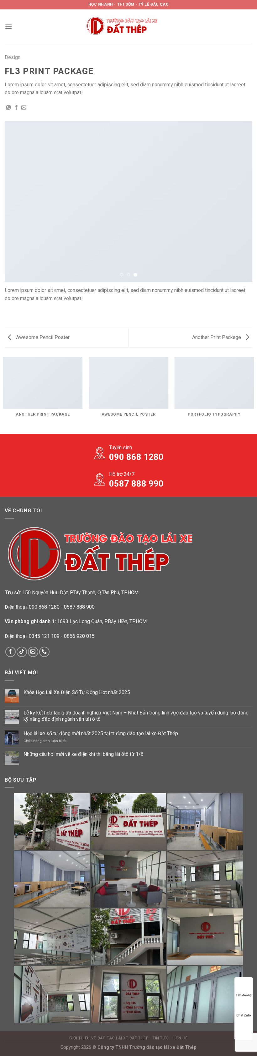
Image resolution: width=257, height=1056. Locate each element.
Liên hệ (180, 1038)
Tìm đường (244, 995)
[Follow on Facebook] (10, 652)
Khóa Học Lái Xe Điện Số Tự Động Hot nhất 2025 (77, 692)
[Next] (239, 202)
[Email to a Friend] (23, 107)
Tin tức (160, 1038)
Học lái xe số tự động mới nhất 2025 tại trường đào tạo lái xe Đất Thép (101, 733)
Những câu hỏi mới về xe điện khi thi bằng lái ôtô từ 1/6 (84, 754)
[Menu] (8, 26)
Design (12, 57)
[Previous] (17, 202)
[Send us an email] (33, 652)
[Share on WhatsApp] (8, 107)
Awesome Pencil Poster (42, 337)
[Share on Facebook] (16, 107)
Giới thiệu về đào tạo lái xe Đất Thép (109, 1038)
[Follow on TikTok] (22, 652)
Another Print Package (217, 337)
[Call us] (44, 652)
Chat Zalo (243, 1015)
